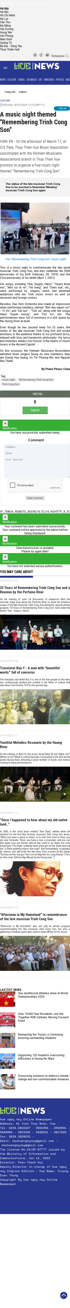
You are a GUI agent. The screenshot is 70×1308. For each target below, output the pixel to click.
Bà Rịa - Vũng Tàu (11, 46)
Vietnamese (57, 56)
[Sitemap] (35, 56)
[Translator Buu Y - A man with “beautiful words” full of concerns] (35, 708)
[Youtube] (47, 56)
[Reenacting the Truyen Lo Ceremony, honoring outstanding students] (7, 1040)
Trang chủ (9, 92)
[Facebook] (41, 56)
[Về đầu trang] (63, 1295)
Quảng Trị (6, 42)
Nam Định (6, 39)
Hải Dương (6, 29)
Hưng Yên (6, 32)
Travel (21, 79)
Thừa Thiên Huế (9, 49)
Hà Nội (4, 12)
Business (32, 79)
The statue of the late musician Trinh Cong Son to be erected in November (33, 185)
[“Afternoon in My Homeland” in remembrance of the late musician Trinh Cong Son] (35, 955)
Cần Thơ (5, 22)
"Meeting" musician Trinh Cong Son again (32, 189)
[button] (35, 1192)
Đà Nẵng (5, 25)
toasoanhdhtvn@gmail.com (31, 3)
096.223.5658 (8, 3)
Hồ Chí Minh (7, 15)
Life (40, 79)
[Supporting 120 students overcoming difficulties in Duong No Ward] (7, 1061)
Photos (60, 79)
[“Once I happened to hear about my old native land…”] (35, 880)
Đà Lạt (4, 18)
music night (8, 379)
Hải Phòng (6, 36)
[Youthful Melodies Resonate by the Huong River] (35, 785)
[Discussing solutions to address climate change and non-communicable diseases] (7, 1081)
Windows (49, 79)
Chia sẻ (62, 108)
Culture (12, 79)
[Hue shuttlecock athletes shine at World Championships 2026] (7, 999)
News (3, 79)
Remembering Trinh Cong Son (36, 379)
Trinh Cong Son (10, 384)
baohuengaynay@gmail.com (33, 1141)
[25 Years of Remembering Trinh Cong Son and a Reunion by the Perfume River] (35, 633)
